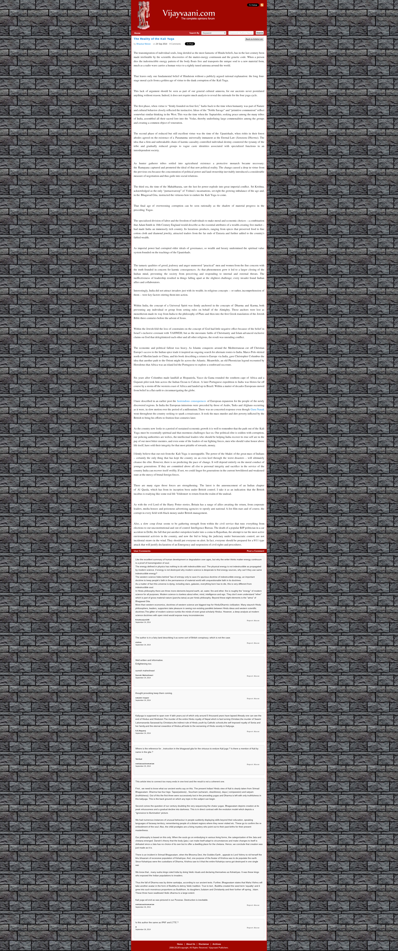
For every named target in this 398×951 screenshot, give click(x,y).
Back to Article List (254, 39)
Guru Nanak (257, 409)
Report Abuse (253, 620)
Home (137, 33)
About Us (190, 944)
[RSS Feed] (262, 6)
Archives (217, 944)
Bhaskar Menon (144, 44)
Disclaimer (204, 944)
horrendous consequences (191, 401)
